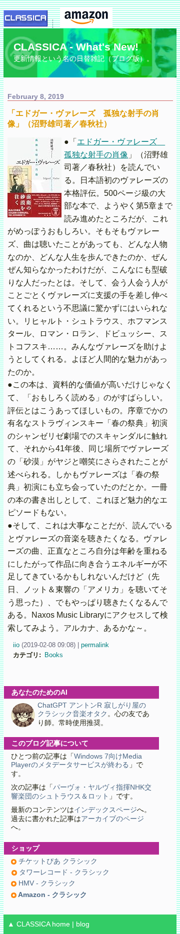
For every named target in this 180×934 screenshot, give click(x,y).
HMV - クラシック (46, 883)
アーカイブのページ (112, 819)
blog (83, 924)
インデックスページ (105, 810)
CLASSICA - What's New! (76, 46)
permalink (95, 645)
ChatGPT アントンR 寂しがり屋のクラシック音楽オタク (92, 710)
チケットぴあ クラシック (57, 861)
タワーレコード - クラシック (63, 872)
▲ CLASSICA (29, 924)
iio (16, 645)
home (61, 924)
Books (53, 655)
